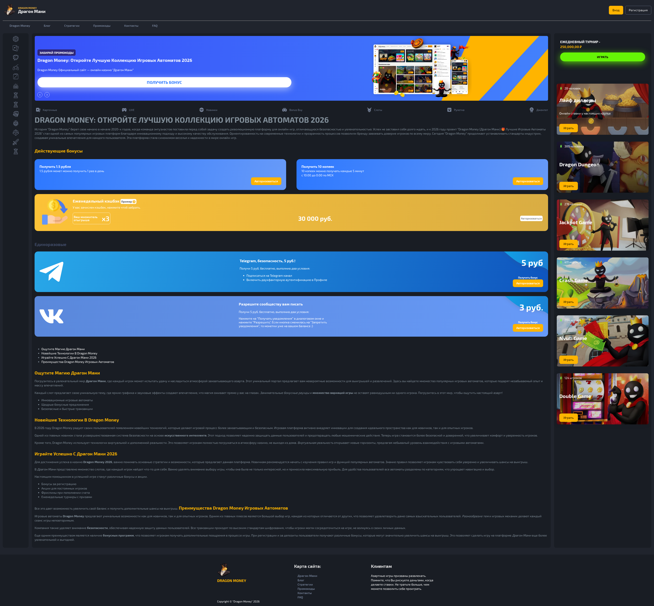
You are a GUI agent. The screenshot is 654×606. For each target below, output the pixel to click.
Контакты (131, 25)
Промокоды (102, 25)
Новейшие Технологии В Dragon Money (69, 353)
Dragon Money (20, 25)
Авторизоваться (266, 181)
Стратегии (72, 25)
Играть (164, 82)
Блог (47, 25)
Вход (616, 10)
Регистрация (638, 10)
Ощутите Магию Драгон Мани (63, 349)
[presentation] (39, 94)
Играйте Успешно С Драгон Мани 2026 (68, 357)
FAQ (155, 25)
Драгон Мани (307, 576)
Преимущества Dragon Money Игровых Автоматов (77, 362)
